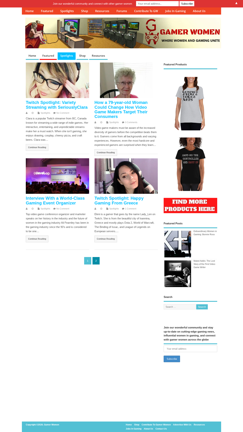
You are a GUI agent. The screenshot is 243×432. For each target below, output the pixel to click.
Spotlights (67, 11)
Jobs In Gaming (175, 11)
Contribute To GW (146, 11)
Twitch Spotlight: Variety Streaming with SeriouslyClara (57, 104)
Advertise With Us (182, 424)
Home (29, 11)
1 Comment (130, 208)
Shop (84, 11)
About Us (199, 11)
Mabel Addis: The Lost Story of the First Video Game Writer (204, 264)
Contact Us (161, 429)
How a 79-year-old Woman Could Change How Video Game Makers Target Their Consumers (121, 109)
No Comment (62, 113)
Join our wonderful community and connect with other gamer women (92, 3)
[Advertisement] (190, 393)
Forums (122, 11)
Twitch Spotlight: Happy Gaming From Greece (119, 200)
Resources (102, 11)
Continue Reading (37, 147)
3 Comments (131, 122)
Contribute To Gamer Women (156, 424)
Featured (47, 11)
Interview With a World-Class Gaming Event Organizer (55, 200)
